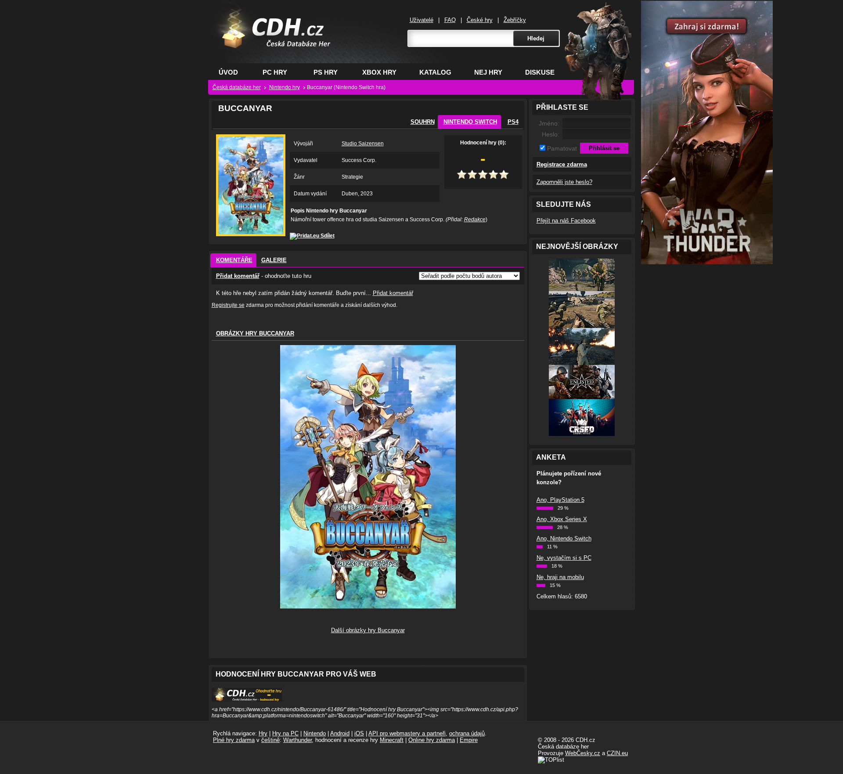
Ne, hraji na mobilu (560, 577)
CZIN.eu (617, 753)
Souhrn (423, 122)
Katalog (435, 72)
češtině (270, 740)
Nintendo (314, 733)
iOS (359, 733)
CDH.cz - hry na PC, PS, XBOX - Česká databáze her (271, 42)
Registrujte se (228, 305)
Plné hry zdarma (234, 740)
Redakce (475, 219)
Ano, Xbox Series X (562, 519)
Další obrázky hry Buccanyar (368, 630)
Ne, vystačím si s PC (564, 557)
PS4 (513, 122)
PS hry (325, 72)
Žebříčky (515, 20)
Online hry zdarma (431, 740)
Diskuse (540, 72)
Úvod (228, 72)
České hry (480, 20)
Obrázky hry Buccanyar (255, 333)
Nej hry (488, 72)
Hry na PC (285, 733)
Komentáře (234, 260)
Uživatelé (421, 20)
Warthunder (297, 740)
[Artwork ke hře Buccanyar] (368, 606)
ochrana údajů (467, 733)
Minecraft (391, 740)
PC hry (275, 72)
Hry (263, 733)
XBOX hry (379, 72)
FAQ (450, 20)
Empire (469, 740)
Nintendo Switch (470, 122)
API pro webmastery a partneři (407, 733)
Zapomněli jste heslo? (564, 182)
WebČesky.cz (582, 753)
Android (339, 733)
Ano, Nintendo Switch (564, 538)
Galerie (274, 260)
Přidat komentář (237, 276)
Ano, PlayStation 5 (560, 500)
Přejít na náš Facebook (566, 220)
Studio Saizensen (363, 143)
